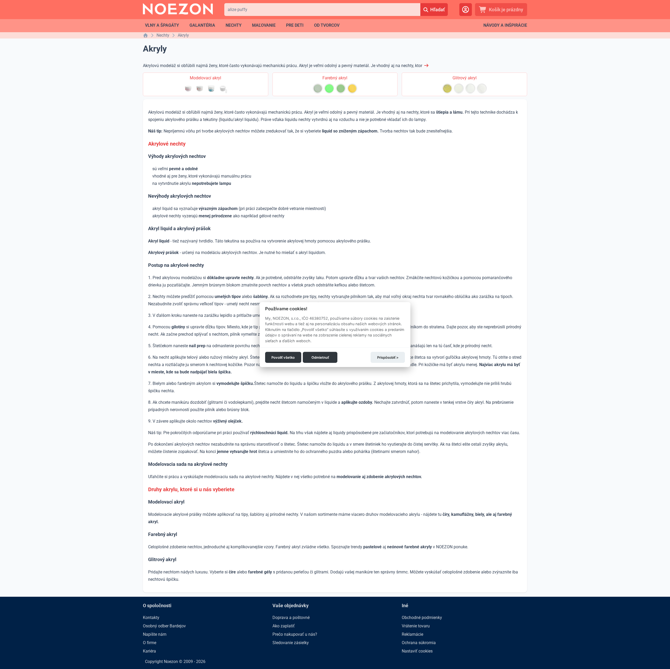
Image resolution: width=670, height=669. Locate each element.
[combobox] (322, 9)
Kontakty (151, 617)
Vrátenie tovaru (416, 625)
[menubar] (242, 25)
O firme (149, 642)
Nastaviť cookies (417, 651)
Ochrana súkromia (419, 642)
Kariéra (149, 651)
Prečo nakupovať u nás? (294, 634)
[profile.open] (465, 9)
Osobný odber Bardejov (164, 625)
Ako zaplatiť (283, 625)
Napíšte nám (154, 634)
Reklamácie (412, 634)
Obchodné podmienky (422, 617)
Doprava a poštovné (291, 617)
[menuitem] (162, 25)
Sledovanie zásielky (290, 642)
